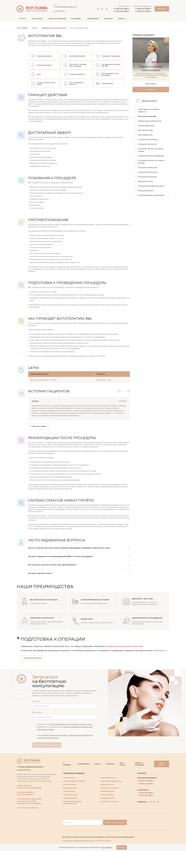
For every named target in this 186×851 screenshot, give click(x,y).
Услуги (34, 28)
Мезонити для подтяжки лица (111, 781)
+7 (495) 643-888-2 (121, 11)
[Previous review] (120, 391)
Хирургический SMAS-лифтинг (74, 781)
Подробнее (107, 847)
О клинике (67, 764)
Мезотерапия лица (107, 791)
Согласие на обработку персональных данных (25, 793)
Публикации (83, 764)
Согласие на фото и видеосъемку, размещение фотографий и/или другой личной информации (29, 801)
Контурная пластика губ (109, 801)
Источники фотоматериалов (27, 808)
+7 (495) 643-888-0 (121, 9)
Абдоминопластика (70, 798)
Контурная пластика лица (109, 788)
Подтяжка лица (68, 778)
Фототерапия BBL (107, 794)
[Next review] (127, 391)
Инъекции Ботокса (107, 784)
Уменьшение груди (70, 794)
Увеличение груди (70, 788)
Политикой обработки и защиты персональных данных (70, 724)
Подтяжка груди (69, 791)
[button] (79, 548)
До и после (122, 764)
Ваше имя (35, 701)
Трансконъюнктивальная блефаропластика (72, 802)
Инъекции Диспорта (107, 798)
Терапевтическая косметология (53, 28)
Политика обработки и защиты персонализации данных (29, 787)
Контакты (110, 764)
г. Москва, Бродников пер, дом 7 (65, 7)
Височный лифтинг (70, 784)
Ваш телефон (37, 712)
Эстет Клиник (22, 28)
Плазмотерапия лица (108, 778)
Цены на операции (139, 764)
